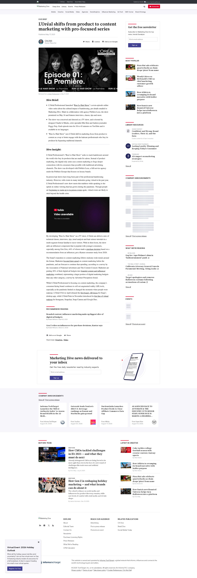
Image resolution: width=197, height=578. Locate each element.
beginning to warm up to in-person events (65, 190)
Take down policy (99, 570)
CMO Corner (129, 12)
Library (64, 6)
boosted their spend (71, 261)
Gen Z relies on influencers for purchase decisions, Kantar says (74, 325)
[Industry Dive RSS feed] (53, 525)
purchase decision (93, 249)
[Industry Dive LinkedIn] (40, 525)
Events (70, 6)
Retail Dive (70, 2)
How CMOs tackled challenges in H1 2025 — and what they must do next (86, 454)
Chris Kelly (48, 41)
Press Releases (80, 6)
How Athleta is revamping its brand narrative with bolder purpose (147, 96)
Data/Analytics (95, 12)
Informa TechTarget (107, 560)
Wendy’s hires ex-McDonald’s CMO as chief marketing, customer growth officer (146, 81)
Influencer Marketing (108, 12)
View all (128, 166)
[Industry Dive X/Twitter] (49, 525)
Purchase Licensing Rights (72, 537)
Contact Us (67, 530)
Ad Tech (120, 12)
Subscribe (155, 6)
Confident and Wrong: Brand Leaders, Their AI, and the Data (145, 133)
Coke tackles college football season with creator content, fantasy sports (144, 452)
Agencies (85, 12)
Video (78, 12)
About (65, 523)
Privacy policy (76, 570)
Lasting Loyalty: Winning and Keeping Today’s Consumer (145, 147)
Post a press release (139, 236)
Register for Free (15, 568)
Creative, (59, 340)
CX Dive (62, 2)
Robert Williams (53, 319)
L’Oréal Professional (53, 94)
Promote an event (138, 324)
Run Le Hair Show (81, 105)
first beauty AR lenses (89, 292)
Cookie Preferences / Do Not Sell (119, 570)
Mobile (53, 12)
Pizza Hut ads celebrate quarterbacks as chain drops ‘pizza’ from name (148, 67)
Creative (60, 12)
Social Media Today (80, 2)
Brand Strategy (140, 12)
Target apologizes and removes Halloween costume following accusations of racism (140, 279)
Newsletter (67, 534)
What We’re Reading (70, 544)
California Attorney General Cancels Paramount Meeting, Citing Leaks (142, 267)
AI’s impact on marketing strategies (143, 157)
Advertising (94, 523)
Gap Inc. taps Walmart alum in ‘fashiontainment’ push (139, 256)
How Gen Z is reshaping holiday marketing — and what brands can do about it (87, 484)
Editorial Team (68, 526)
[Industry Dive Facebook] (44, 525)
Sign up (134, 45)
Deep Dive (56, 6)
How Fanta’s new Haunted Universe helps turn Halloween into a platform (147, 109)
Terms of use (87, 570)
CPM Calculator (69, 548)
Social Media (69, 12)
